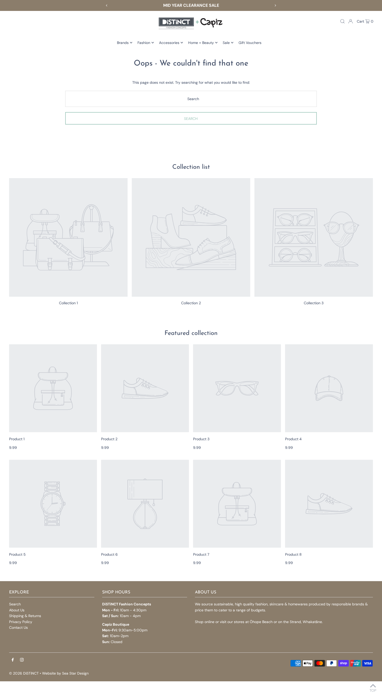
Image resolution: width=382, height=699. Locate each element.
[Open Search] (342, 21)
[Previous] (106, 5)
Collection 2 (191, 303)
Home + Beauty (201, 42)
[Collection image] (68, 237)
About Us (16, 610)
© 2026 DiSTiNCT (24, 673)
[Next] (275, 5)
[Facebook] (13, 660)
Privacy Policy (20, 621)
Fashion (143, 42)
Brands (123, 42)
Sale (226, 42)
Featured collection (191, 333)
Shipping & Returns (25, 615)
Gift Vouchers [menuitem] (250, 42)
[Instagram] (22, 660)
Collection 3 (314, 303)
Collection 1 (68, 303)
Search (15, 604)
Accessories (169, 42)
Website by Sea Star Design (65, 673)
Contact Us (18, 627)
